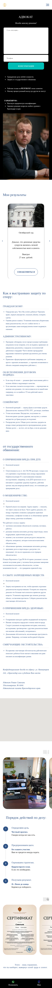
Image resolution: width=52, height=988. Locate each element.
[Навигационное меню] (47, 5)
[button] (26, 272)
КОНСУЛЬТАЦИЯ (26, 66)
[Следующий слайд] (49, 241)
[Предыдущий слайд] (2, 241)
